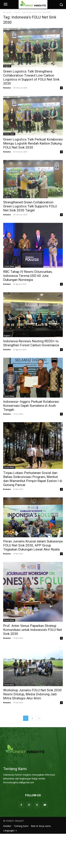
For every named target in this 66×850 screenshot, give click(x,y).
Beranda (7, 12)
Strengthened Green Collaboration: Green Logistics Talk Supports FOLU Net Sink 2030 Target (30, 206)
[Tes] (33, 749)
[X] (37, 805)
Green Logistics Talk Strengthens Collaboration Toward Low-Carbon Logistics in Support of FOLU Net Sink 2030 (31, 77)
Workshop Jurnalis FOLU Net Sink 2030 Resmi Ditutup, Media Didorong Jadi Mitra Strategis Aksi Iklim (32, 694)
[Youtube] (45, 805)
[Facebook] (21, 805)
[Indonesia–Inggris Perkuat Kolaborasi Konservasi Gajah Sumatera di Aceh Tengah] (33, 378)
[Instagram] (29, 805)
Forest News (9, 266)
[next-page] (39, 718)
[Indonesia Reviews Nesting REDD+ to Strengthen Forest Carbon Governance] (33, 314)
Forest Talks (9, 134)
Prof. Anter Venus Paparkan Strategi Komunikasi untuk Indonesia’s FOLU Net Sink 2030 (32, 630)
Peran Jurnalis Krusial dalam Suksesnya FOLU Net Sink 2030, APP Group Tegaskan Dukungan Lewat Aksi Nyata (33, 545)
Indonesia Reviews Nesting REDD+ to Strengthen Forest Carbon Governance (31, 343)
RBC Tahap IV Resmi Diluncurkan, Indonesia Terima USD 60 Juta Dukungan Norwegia (27, 276)
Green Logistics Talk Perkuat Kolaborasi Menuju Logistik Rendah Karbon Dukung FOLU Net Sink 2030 (33, 143)
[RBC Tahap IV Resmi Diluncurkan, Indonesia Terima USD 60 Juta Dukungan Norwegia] (33, 245)
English (7, 66)
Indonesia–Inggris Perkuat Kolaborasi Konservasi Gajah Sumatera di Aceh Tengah (31, 406)
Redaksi (7, 87)
